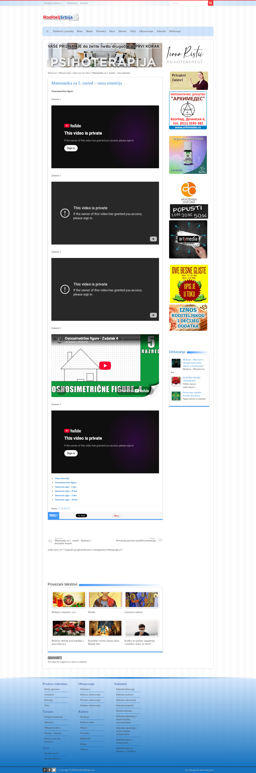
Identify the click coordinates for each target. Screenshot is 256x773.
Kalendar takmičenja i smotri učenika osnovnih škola (126, 719)
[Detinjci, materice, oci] (69, 607)
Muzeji (83, 727)
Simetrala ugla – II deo (66, 499)
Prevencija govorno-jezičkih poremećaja (136, 539)
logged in (64, 661)
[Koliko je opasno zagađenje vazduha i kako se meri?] (141, 635)
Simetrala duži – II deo (66, 491)
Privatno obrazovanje (90, 700)
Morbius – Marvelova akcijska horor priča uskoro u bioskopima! (193, 362)
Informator (85, 689)
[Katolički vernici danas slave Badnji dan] (105, 635)
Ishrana (122, 31)
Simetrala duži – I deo (65, 487)
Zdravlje (161, 31)
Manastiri (48, 722)
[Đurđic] (105, 607)
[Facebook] (49, 770)
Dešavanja (175, 31)
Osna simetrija (62, 478)
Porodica (101, 31)
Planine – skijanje (52, 733)
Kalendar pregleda (124, 705)
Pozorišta (84, 733)
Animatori (49, 694)
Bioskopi (84, 717)
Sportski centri (51, 753)
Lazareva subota (133, 612)
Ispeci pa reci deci (81, 73)
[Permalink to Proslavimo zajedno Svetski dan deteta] (176, 400)
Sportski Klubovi (52, 758)
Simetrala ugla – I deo (66, 495)
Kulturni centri (87, 722)
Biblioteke (85, 738)
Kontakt (84, 3)
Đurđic (92, 612)
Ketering (48, 700)
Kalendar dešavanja (125, 689)
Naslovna (52, 73)
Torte (46, 705)
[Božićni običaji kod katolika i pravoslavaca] (69, 635)
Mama (89, 31)
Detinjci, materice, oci (64, 612)
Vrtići (133, 31)
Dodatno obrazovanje (90, 705)
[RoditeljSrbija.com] (61, 19)
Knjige (83, 744)
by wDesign (191, 770)
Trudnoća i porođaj (63, 31)
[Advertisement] (29, 78)
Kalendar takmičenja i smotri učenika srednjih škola (126, 731)
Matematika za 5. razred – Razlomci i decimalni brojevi (73, 541)
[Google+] (45, 770)
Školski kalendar (124, 710)
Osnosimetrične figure (66, 482)
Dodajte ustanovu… (53, 3)
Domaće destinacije (53, 717)
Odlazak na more (52, 727)
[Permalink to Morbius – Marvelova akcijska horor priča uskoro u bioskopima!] (176, 367)
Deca (112, 31)
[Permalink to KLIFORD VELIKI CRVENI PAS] (176, 385)
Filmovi (84, 749)
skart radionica (206, 770)
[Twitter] (54, 770)
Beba (80, 31)
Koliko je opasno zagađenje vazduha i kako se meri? (140, 642)
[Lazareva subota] (141, 607)
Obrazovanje (146, 31)
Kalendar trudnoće (125, 694)
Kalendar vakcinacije (126, 700)
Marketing (72, 3)
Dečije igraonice (52, 689)
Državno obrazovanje (90, 694)
